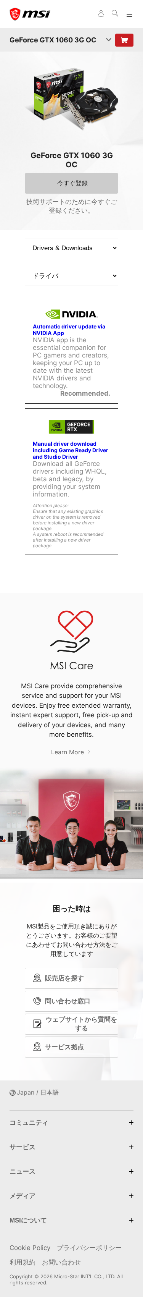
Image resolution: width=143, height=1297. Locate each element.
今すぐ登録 (72, 183)
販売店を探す (64, 978)
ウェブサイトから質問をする (81, 1024)
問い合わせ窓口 (67, 1001)
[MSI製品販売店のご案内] (124, 40)
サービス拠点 (64, 1047)
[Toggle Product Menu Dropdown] (108, 40)
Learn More (68, 752)
